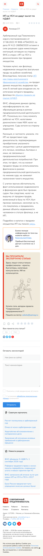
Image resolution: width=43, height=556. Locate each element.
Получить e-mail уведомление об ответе (22, 391)
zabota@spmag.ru (30, 315)
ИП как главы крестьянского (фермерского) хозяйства (20, 79)
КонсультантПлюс (23, 238)
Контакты (24, 509)
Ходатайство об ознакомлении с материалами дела (19, 432)
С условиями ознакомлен (20, 397)
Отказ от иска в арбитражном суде (20, 427)
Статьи (5, 509)
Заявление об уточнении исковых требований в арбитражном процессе (20, 440)
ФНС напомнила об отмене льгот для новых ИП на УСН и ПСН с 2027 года (21, 477)
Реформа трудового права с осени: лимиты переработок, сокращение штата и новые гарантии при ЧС (20, 468)
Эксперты (24, 507)
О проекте (15, 509)
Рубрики (14, 507)
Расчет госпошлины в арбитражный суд (21, 421)
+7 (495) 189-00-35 (17, 519)
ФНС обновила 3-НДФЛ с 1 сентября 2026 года (17, 460)
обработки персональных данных (20, 397)
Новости (6, 507)
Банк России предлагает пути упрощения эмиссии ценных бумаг (20, 485)
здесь (32, 223)
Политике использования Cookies (20, 547)
